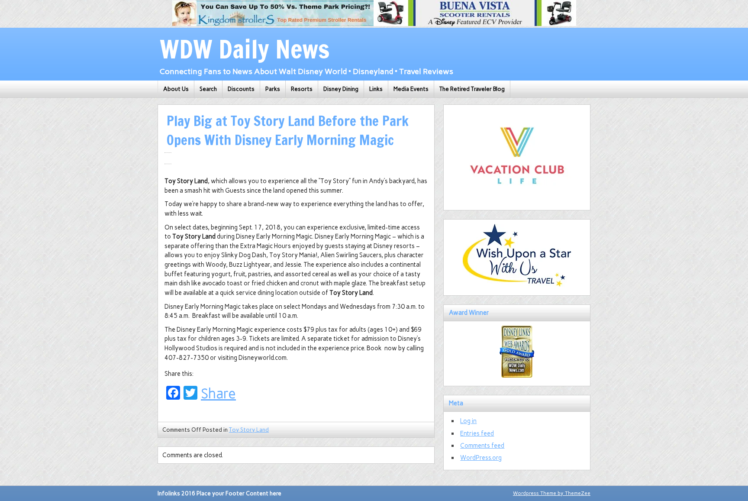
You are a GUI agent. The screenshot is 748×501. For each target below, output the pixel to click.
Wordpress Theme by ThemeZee (551, 493)
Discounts (241, 89)
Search (208, 89)
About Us (176, 89)
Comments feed (482, 445)
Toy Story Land (249, 430)
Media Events (411, 89)
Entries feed (477, 433)
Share (218, 394)
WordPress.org (481, 458)
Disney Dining (340, 89)
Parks (272, 89)
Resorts (302, 89)
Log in (468, 421)
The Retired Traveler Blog (472, 89)
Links (376, 89)
